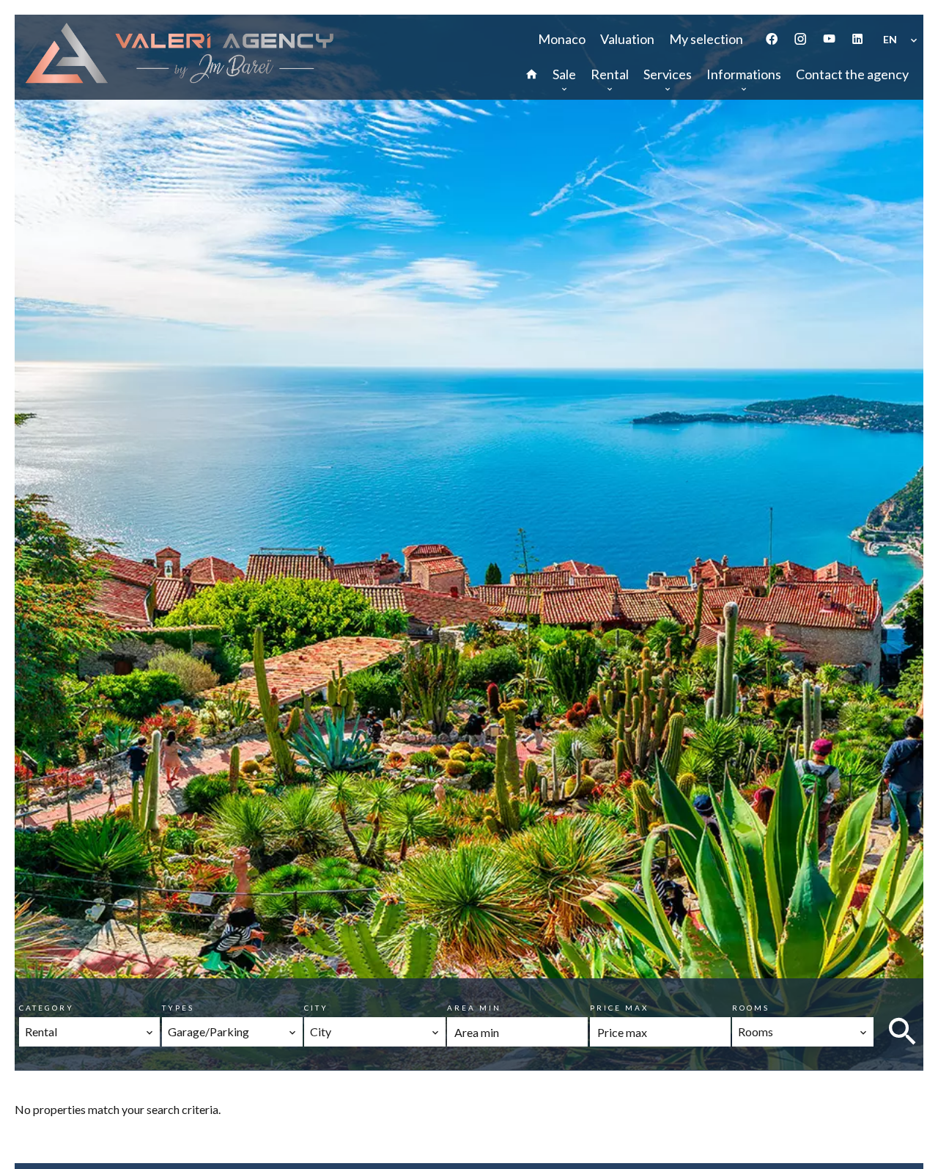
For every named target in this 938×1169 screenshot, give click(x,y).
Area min (474, 1007)
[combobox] (89, 1032)
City (316, 1007)
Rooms (750, 1007)
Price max (619, 1007)
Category (46, 1007)
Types (178, 1007)
